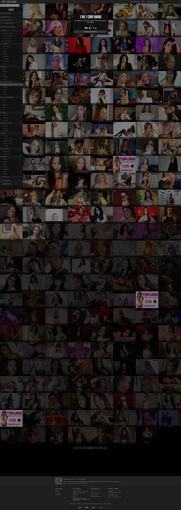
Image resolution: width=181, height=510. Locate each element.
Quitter (90, 25)
